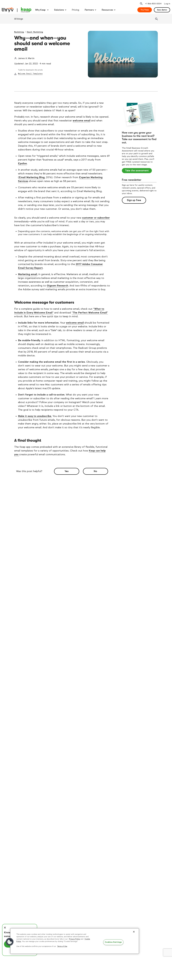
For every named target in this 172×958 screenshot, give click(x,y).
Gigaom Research (57, 285)
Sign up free (134, 200)
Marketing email (27, 274)
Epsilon (22, 163)
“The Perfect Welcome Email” (90, 312)
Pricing (75, 9)
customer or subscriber (96, 217)
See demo (162, 10)
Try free (145, 10)
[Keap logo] (16, 9)
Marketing (19, 32)
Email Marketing (35, 32)
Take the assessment (137, 170)
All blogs (18, 18)
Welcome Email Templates (30, 74)
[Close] (134, 932)
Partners (89, 10)
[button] (10, 942)
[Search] (156, 19)
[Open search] (141, 3)
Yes (66, 471)
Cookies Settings (113, 942)
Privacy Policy (74, 939)
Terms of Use (62, 946)
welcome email (81, 120)
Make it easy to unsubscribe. (35, 416)
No (95, 471)
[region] (74, 941)
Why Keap (40, 10)
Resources (107, 10)
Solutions (59, 10)
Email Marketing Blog (32, 177)
